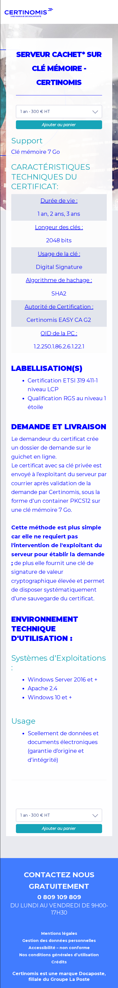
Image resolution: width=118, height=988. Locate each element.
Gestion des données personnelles (59, 940)
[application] (116, 986)
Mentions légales (59, 933)
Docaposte (92, 973)
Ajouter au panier (59, 124)
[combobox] (59, 111)
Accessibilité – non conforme (59, 947)
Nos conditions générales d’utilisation (59, 954)
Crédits (59, 961)
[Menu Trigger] (104, 15)
